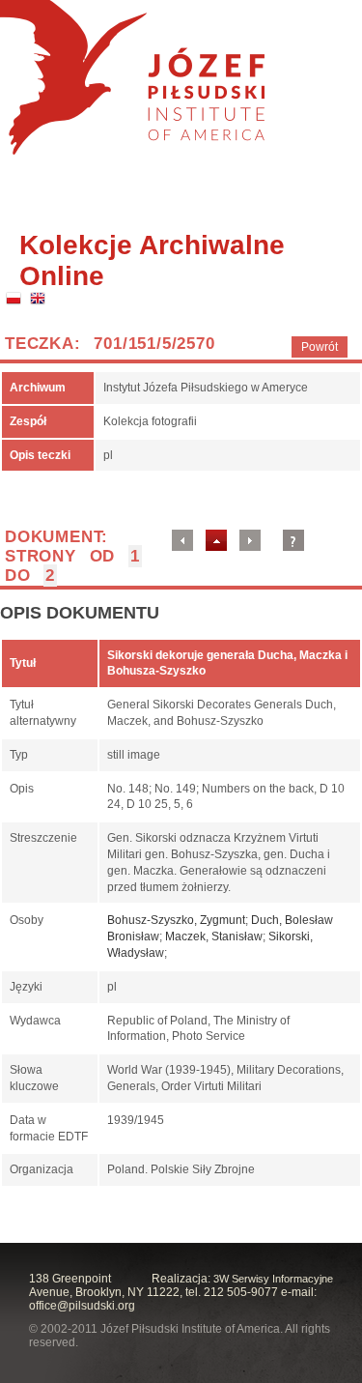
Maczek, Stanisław (214, 936)
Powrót (319, 347)
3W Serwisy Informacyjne (273, 1278)
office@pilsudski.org (82, 1305)
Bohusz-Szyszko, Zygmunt (176, 920)
